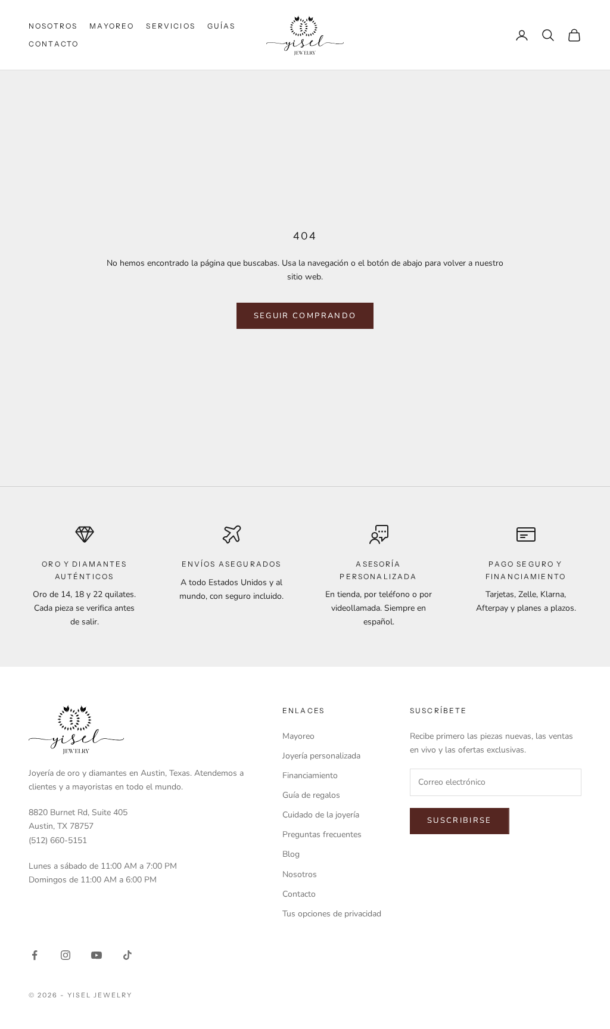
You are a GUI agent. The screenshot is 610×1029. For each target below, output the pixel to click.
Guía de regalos (311, 795)
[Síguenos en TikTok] (127, 955)
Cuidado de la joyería (320, 814)
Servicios (170, 25)
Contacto (54, 43)
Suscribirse (459, 820)
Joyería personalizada (321, 755)
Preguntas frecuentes (322, 834)
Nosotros (53, 25)
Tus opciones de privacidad (331, 913)
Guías (221, 25)
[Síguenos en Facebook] (35, 955)
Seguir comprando (305, 315)
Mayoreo (111, 25)
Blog (291, 854)
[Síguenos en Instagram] (65, 955)
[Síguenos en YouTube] (96, 955)
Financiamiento (310, 775)
